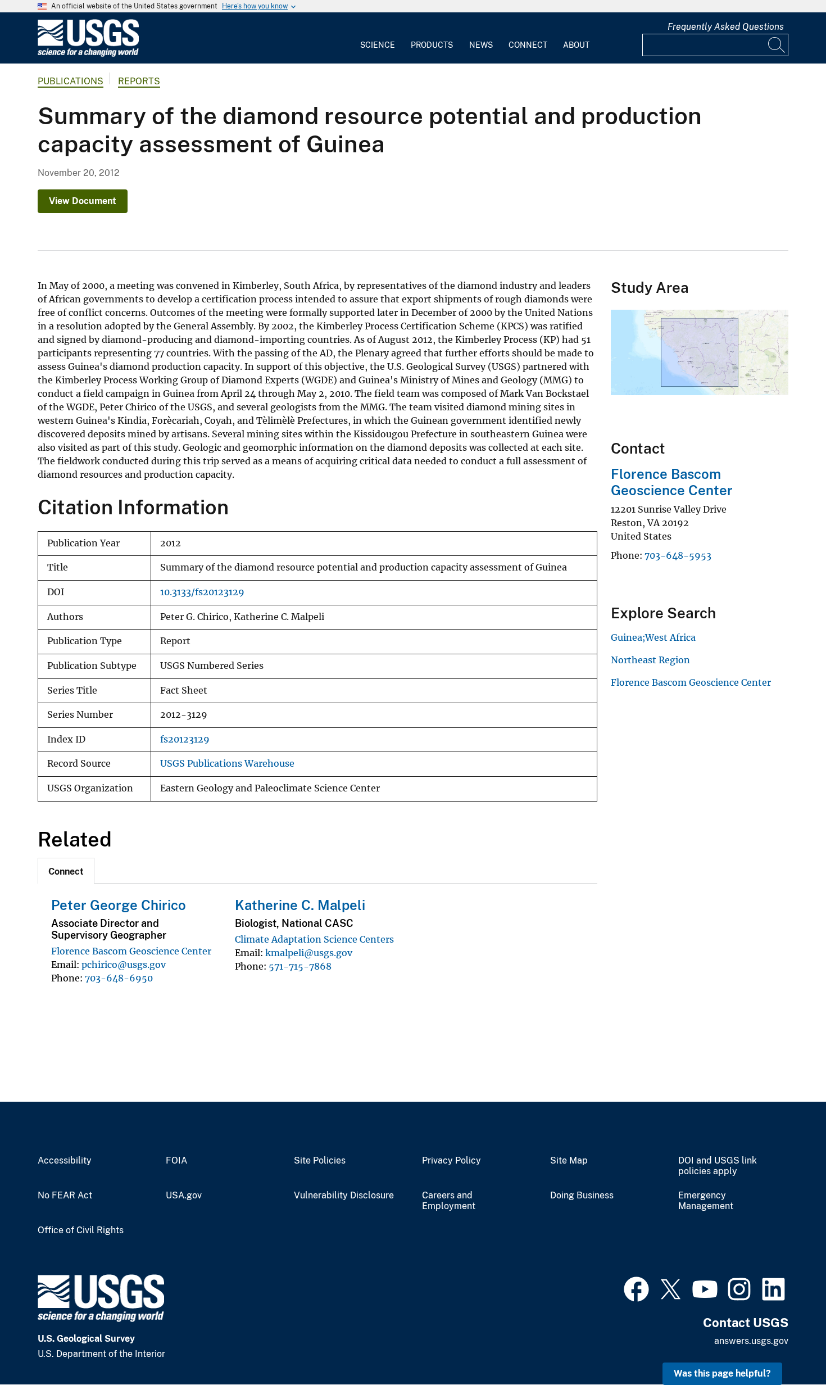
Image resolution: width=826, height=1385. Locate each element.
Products (432, 44)
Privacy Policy (451, 1161)
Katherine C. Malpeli (300, 905)
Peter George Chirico (118, 905)
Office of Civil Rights (81, 1230)
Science (377, 44)
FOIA (176, 1161)
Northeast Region (650, 660)
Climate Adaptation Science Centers (314, 939)
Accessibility (65, 1161)
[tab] (66, 871)
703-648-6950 (119, 978)
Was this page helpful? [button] (722, 1373)
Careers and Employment (448, 1201)
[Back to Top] (785, 1344)
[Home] (88, 54)
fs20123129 (185, 739)
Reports (139, 81)
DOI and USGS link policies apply (717, 1166)
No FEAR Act (65, 1196)
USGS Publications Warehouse (227, 763)
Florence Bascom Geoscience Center (131, 951)
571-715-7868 (300, 966)
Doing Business (582, 1196)
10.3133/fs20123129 (202, 592)
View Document (82, 201)
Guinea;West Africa (653, 637)
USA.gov (184, 1196)
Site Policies (320, 1161)
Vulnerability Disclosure (344, 1196)
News (481, 44)
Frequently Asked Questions (726, 26)
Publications (70, 81)
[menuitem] (377, 38)
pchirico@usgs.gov (123, 964)
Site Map (569, 1161)
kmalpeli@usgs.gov (308, 952)
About (576, 44)
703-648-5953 (678, 555)
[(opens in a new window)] (636, 1287)
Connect (528, 44)
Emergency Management (705, 1201)
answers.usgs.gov (751, 1341)
